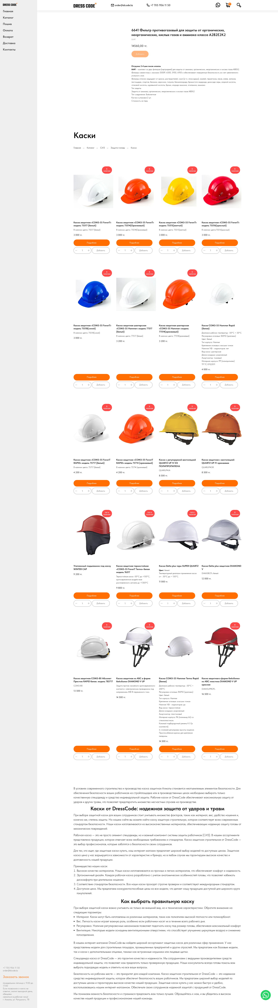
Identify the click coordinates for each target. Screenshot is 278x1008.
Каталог (90, 147)
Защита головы (118, 147)
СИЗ (102, 147)
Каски (134, 147)
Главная (8, 11)
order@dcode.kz (124, 5)
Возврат (8, 36)
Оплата (8, 30)
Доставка (9, 43)
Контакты (9, 49)
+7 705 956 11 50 (11, 967)
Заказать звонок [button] (16, 977)
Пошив (7, 24)
